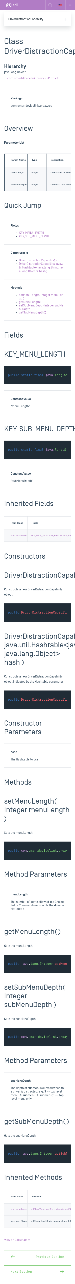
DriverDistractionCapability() (38, 260)
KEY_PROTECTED (58, 535)
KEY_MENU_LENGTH (31, 233)
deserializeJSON (64, 1209)
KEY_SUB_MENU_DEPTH (34, 236)
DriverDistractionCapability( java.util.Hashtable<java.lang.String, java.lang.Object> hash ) (41, 267)
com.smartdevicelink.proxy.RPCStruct (32, 78)
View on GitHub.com (17, 1240)
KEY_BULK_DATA (39, 535)
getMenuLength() (30, 302)
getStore (50, 1209)
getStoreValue (38, 1209)
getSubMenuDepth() (32, 312)
